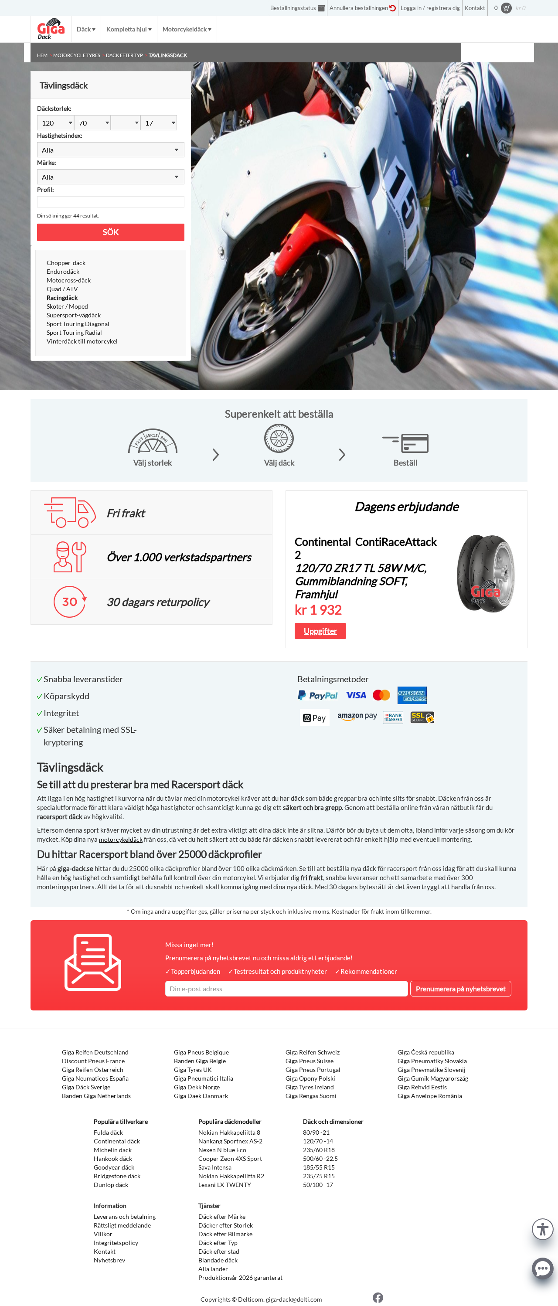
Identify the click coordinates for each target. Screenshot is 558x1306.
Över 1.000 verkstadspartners (178, 556)
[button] (543, 1228)
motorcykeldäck (121, 839)
